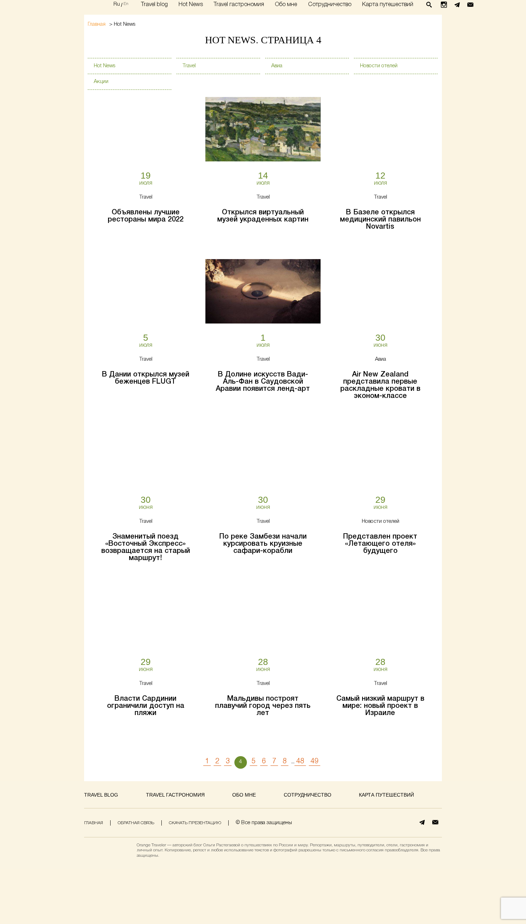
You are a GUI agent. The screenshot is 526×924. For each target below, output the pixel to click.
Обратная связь (136, 823)
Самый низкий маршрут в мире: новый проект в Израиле (380, 706)
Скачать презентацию (195, 823)
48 (300, 761)
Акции (101, 81)
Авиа (276, 65)
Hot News (191, 4)
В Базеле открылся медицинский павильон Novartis (380, 219)
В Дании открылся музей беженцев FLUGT (145, 378)
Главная (97, 24)
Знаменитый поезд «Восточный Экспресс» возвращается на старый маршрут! (145, 547)
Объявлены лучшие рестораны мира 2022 (146, 216)
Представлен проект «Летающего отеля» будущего (380, 544)
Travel (189, 65)
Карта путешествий (387, 4)
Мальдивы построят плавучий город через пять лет (263, 706)
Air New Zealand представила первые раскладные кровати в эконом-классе (380, 385)
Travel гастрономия (239, 4)
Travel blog (154, 4)
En (125, 4)
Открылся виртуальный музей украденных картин (262, 216)
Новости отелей (379, 65)
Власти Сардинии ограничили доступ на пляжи (145, 706)
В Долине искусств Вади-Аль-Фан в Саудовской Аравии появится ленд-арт (263, 381)
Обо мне (286, 4)
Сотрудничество (329, 4)
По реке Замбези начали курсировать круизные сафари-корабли (263, 544)
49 (314, 761)
